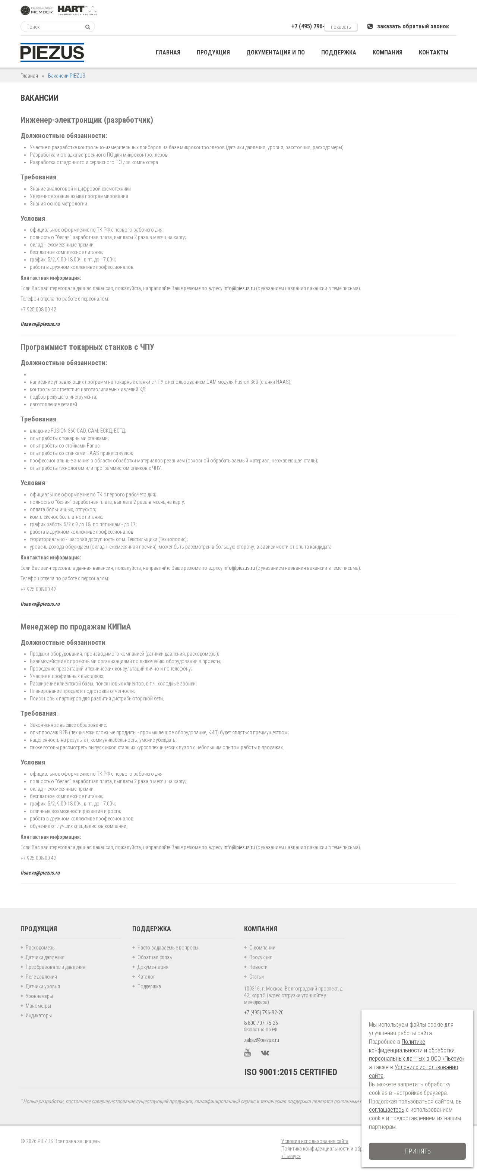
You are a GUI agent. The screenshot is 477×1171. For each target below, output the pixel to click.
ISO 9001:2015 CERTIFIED (290, 1072)
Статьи (256, 977)
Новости (258, 967)
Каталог (146, 977)
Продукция (260, 957)
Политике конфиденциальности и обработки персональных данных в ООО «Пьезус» (416, 1050)
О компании (262, 948)
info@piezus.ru (239, 288)
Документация (153, 967)
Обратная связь (155, 957)
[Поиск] (87, 26)
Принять (417, 1151)
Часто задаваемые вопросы (168, 948)
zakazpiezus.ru (261, 1040)
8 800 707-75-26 (261, 1023)
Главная (29, 76)
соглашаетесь (386, 1109)
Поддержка (149, 986)
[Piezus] (52, 53)
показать (341, 27)
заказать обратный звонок (411, 26)
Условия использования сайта (314, 1141)
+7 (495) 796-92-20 (264, 1012)
